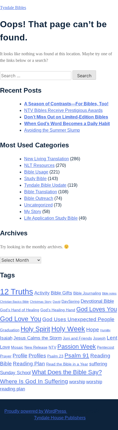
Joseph (99, 338)
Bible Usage (36, 172)
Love (5, 347)
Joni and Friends (77, 338)
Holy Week (68, 329)
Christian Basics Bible (14, 301)
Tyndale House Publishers (60, 417)
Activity (42, 293)
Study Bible (35, 178)
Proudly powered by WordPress (35, 411)
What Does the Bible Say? (67, 372)
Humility (105, 330)
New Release (35, 347)
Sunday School (15, 372)
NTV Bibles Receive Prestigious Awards (63, 110)
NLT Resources (39, 165)
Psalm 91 (76, 355)
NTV (52, 347)
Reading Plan (29, 363)
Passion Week (76, 346)
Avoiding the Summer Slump (52, 130)
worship (77, 381)
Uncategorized (38, 205)
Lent (112, 338)
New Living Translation (46, 158)
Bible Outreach (38, 198)
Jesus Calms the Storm (37, 338)
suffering (98, 363)
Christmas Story (41, 301)
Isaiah (6, 338)
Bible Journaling (87, 293)
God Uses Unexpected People (78, 319)
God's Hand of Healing (19, 310)
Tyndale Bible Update (45, 185)
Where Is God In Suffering (34, 381)
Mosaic (17, 347)
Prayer (6, 356)
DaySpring (70, 301)
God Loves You (96, 309)
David (56, 301)
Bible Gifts (61, 293)
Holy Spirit (35, 329)
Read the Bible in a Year (67, 364)
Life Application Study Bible (51, 218)
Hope (92, 329)
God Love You (20, 318)
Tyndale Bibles (13, 7)
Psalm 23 (55, 356)
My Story (32, 211)
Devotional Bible (97, 301)
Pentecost (105, 347)
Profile (20, 356)
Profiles (37, 356)
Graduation (9, 330)
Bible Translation (40, 191)
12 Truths (16, 291)
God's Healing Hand (57, 310)
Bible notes (109, 293)
